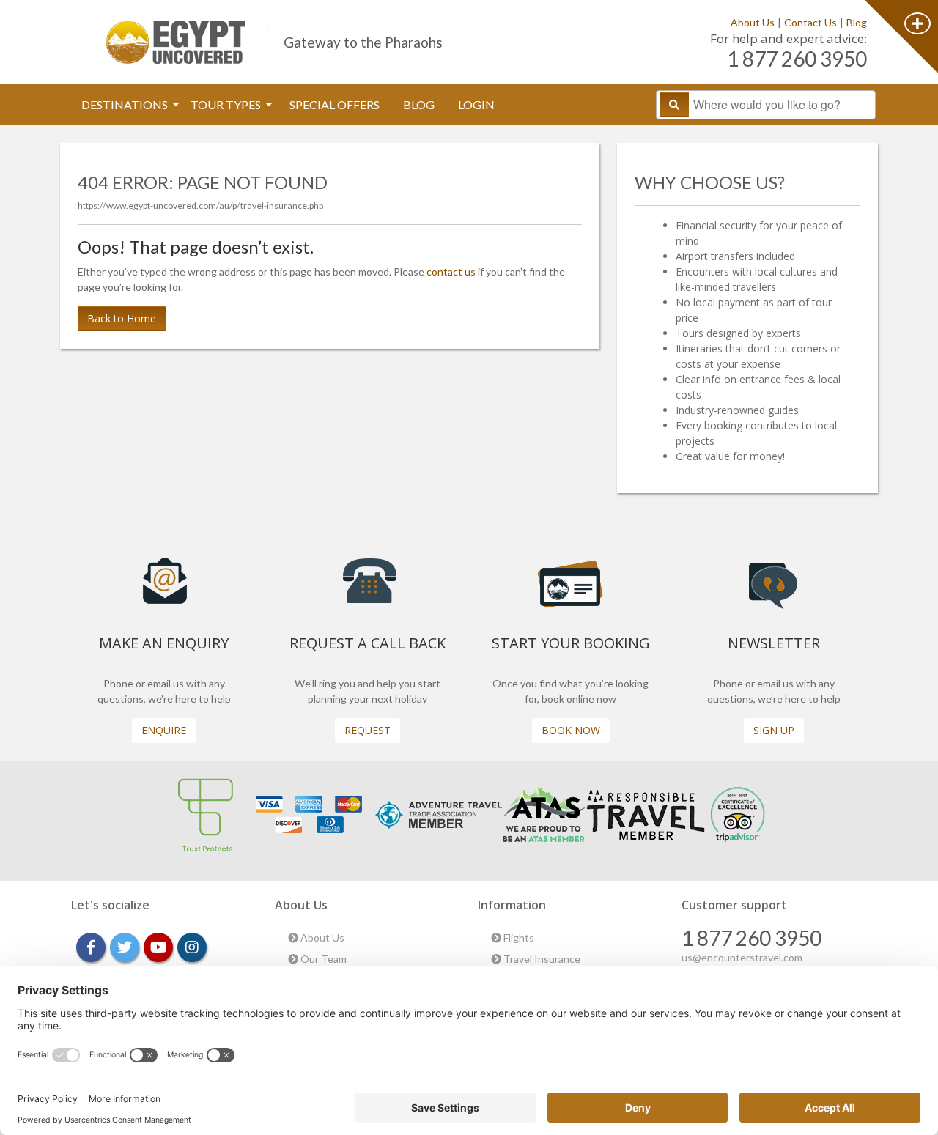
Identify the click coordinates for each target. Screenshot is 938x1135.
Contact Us (810, 22)
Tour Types (227, 104)
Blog (856, 22)
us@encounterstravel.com (742, 957)
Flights (517, 937)
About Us (753, 22)
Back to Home (121, 318)
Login (476, 104)
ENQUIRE (163, 730)
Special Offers (334, 104)
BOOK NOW (571, 730)
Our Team (322, 959)
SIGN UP (773, 730)
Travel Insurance (540, 959)
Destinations (125, 104)
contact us (451, 271)
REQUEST (367, 730)
